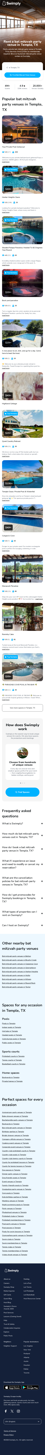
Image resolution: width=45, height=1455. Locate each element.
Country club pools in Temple (14, 1154)
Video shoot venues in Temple (14, 1254)
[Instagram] (18, 1411)
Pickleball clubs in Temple (13, 1216)
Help (5, 1320)
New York (27, 1350)
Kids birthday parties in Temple (15, 1197)
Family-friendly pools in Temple (15, 1185)
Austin (26, 1361)
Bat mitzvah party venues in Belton (16, 956)
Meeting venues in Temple (13, 1201)
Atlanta (26, 1357)
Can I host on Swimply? (15, 925)
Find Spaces (23, 792)
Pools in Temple (8, 1023)
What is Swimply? (12, 823)
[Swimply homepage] (22, 3)
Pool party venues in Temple (14, 1224)
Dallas (26, 1369)
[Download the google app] (30, 1387)
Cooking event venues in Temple (15, 1143)
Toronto (26, 1373)
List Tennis (28, 1287)
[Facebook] (6, 1411)
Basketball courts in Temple (13, 1064)
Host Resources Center (32, 1299)
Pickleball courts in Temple (13, 1056)
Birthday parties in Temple (13, 1131)
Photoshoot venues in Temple (14, 1212)
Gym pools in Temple (11, 1193)
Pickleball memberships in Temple (16, 1220)
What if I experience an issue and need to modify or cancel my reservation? (20, 864)
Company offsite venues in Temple (16, 1139)
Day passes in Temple (11, 1170)
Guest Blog (8, 1299)
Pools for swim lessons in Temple (16, 1231)
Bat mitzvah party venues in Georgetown (19, 968)
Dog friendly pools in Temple (14, 1178)
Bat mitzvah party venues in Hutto (16, 975)
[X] (12, 1411)
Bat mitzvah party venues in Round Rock (18, 983)
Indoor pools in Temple (11, 1027)
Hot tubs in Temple (10, 1031)
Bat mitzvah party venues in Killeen (16, 979)
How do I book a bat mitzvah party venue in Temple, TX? (18, 849)
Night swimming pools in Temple (15, 1204)
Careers (6, 1283)
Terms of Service (10, 1431)
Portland (27, 1354)
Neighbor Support (10, 1346)
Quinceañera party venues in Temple (17, 1235)
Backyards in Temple (10, 1077)
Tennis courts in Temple (12, 1060)
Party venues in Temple (11, 1208)
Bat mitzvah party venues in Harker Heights (20, 971)
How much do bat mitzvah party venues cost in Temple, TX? (20, 835)
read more (5, 162)
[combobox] (22, 67)
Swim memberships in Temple (14, 1243)
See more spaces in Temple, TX (22, 708)
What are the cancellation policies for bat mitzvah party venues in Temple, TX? (18, 881)
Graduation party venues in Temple (16, 1189)
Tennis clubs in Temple (11, 1247)
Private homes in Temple (12, 1081)
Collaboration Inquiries (12, 1328)
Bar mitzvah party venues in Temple (17, 1128)
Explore (6, 1332)
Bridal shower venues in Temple (15, 1135)
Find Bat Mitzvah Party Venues (23, 75)
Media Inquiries (9, 1291)
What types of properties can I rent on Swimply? (19, 913)
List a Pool (27, 1283)
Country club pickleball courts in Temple (18, 1151)
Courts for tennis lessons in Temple (16, 1166)
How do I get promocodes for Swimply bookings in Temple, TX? (19, 898)
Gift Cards (7, 1295)
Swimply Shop (9, 1287)
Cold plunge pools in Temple (14, 1039)
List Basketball (29, 1295)
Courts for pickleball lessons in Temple (18, 1162)
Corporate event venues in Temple (16, 1147)
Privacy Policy (9, 1435)
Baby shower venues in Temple (15, 1116)
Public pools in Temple (11, 1043)
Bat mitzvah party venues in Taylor (16, 987)
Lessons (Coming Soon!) (12, 1316)
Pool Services (9, 1313)
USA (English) (10, 1422)
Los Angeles (28, 1346)
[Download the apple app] (12, 1387)
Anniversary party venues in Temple (17, 1112)
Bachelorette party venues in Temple (17, 1120)
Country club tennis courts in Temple (17, 1158)
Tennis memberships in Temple (15, 1251)
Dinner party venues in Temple (14, 1174)
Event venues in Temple (12, 1181)
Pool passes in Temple (11, 1228)
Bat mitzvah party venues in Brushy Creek (19, 960)
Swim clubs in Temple (11, 1239)
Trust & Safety (9, 1324)
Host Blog (7, 1302)
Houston (27, 1365)
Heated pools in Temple (12, 1035)
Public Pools (8, 1336)
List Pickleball (29, 1291)
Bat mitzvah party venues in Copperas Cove (20, 964)
